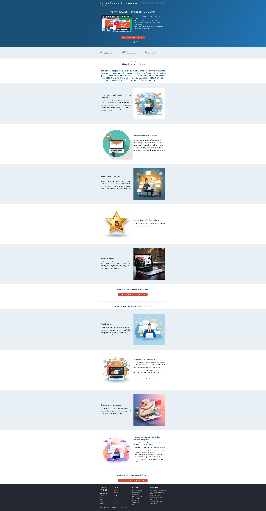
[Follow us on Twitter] (103, 490)
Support (150, 3)
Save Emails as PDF (135, 492)
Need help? (115, 490)
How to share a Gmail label (155, 501)
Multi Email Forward (135, 500)
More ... (133, 504)
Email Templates (135, 494)
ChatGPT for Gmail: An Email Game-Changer (157, 493)
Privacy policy (116, 499)
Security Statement (117, 501)
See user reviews (152, 53)
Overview (102, 495)
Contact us (115, 492)
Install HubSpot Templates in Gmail (133, 37)
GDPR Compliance (117, 503)
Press (101, 501)
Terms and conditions (118, 497)
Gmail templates (153, 503)
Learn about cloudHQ (130, 53)
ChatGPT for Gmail (135, 498)
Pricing (144, 3)
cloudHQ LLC (126, 507)
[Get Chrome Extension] (134, 42)
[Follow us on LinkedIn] (101, 490)
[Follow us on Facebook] (106, 490)
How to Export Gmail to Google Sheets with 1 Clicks (156, 498)
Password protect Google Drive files (157, 490)
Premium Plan (119, 181)
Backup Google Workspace (155, 495)
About (101, 503)
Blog (101, 499)
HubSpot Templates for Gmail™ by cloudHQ (143, 223)
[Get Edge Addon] (137, 42)
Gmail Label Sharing (135, 502)
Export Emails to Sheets (136, 490)
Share (157, 3)
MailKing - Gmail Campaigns (137, 496)
